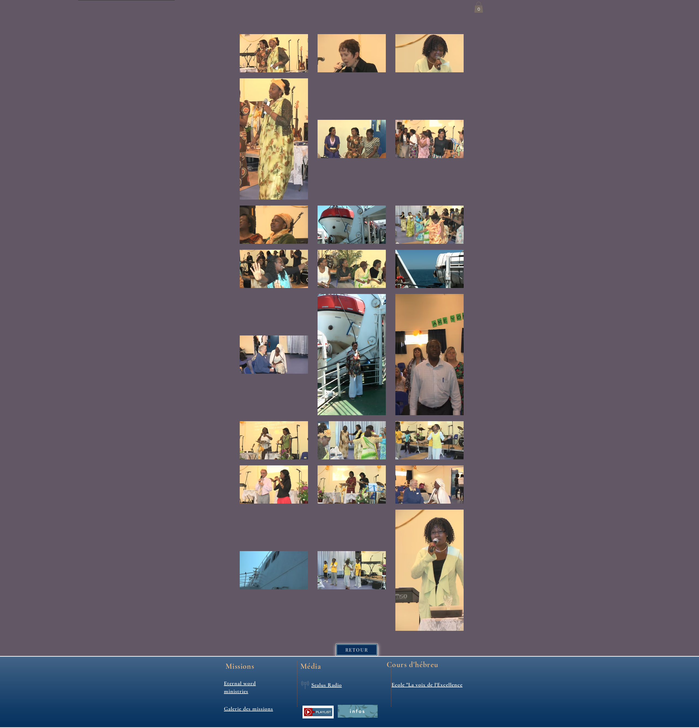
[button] (478, 7)
